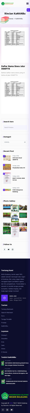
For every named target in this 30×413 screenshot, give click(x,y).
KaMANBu (4, 326)
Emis (2, 342)
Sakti (2, 345)
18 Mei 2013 (16, 188)
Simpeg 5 (4, 335)
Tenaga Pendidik (6, 319)
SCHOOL (6, 142)
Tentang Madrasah (7, 309)
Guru (2, 316)
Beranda (10, 19)
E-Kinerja (4, 352)
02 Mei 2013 (16, 165)
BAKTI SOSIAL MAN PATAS (19, 179)
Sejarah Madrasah (7, 312)
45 (25, 142)
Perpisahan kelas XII (19, 168)
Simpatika (4, 338)
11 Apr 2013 (16, 156)
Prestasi (3, 322)
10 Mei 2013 (16, 176)
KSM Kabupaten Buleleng (18, 191)
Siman (3, 348)
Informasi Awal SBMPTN (17, 159)
